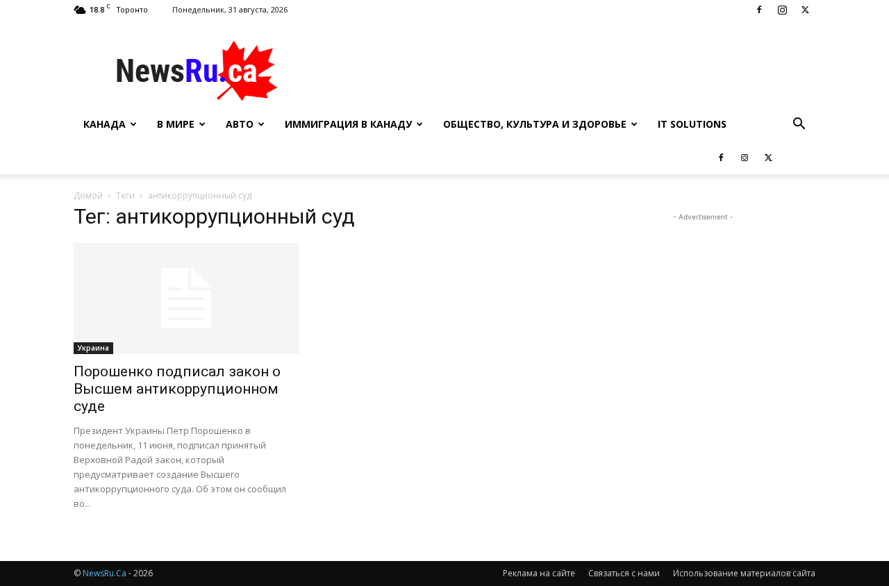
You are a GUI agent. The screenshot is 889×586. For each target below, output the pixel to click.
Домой (88, 195)
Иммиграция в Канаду (348, 124)
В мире (175, 124)
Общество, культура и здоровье (534, 124)
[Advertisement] (562, 70)
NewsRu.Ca (104, 573)
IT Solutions (692, 124)
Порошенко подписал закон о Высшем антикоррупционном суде (177, 389)
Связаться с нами (624, 573)
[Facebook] (759, 9)
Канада (104, 124)
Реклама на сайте (539, 573)
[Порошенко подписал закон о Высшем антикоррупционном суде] (186, 298)
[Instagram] (782, 9)
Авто (240, 124)
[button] (798, 125)
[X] (805, 9)
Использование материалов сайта (744, 573)
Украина (93, 348)
